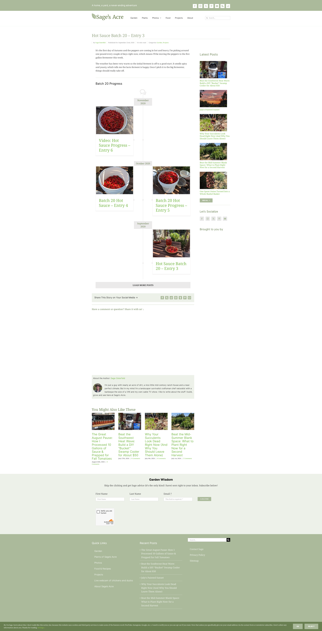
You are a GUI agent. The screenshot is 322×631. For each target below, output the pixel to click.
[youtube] (217, 6)
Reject (311, 626)
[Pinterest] (185, 297)
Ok (298, 626)
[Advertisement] (215, 279)
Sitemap (194, 560)
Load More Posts (143, 285)
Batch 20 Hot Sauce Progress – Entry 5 (171, 205)
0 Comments (135, 458)
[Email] (189, 297)
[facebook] (195, 6)
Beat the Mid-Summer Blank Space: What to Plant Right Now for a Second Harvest (182, 444)
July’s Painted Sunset (210, 109)
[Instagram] (208, 219)
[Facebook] (162, 297)
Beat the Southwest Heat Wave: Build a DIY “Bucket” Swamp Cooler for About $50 (128, 444)
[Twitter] (213, 219)
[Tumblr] (180, 297)
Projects (166, 43)
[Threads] (176, 297)
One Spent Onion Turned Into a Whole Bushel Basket (215, 192)
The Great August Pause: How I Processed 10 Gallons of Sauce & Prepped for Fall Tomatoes (102, 446)
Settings (41, 627)
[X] (167, 297)
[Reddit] (171, 297)
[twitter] (206, 6)
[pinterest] (211, 6)
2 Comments (187, 458)
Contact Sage (197, 549)
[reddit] (228, 6)
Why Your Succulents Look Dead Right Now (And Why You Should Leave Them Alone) (156, 444)
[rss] (222, 6)
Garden (159, 43)
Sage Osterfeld (100, 43)
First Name (102, 493)
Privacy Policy (197, 554)
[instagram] (200, 6)
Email (168, 493)
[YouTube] (225, 219)
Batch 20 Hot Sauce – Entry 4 (113, 203)
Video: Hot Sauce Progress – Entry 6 (114, 145)
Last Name (135, 493)
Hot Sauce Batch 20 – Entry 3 (171, 266)
